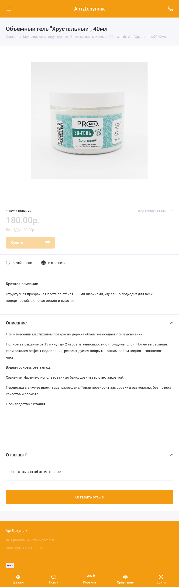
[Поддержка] (170, 9)
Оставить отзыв (89, 497)
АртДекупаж (89, 9)
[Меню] (8, 9)
